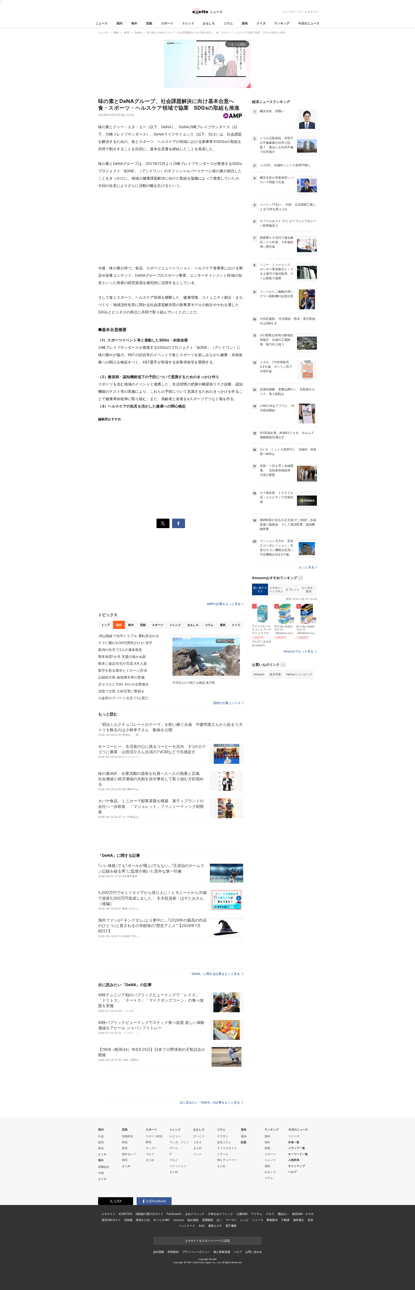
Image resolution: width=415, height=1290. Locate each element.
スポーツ (167, 23)
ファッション (177, 1166)
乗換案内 (272, 1220)
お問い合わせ (253, 1252)
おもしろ (209, 23)
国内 (120, 23)
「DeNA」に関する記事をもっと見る (215, 974)
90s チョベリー (227, 1160)
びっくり (198, 1136)
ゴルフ (150, 1154)
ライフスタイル (227, 1148)
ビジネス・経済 (308, 589)
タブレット (292, 589)
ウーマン (231, 1220)
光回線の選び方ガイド (149, 1214)
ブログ (270, 1214)
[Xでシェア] (163, 523)
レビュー (175, 1136)
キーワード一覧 (298, 1154)
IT (170, 1154)
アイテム (256, 1214)
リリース (294, 1136)
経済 (101, 1142)
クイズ (261, 23)
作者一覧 (293, 1142)
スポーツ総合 (154, 1136)
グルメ (173, 1160)
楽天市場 (275, 674)
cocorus (178, 1220)
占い (219, 1220)
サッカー (151, 1148)
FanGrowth (174, 1214)
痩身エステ (215, 1225)
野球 (148, 1142)
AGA (202, 1225)
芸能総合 (127, 1136)
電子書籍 (230, 1225)
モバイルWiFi (161, 1220)
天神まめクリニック (220, 1214)
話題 (243, 1142)
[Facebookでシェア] (178, 523)
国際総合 (103, 1166)
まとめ (102, 1154)
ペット (197, 1154)
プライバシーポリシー (196, 1252)
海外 (134, 23)
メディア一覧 (296, 1148)
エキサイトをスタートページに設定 (207, 1240)
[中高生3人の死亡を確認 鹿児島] (206, 656)
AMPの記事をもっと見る (224, 604)
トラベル (222, 1154)
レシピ (244, 1220)
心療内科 (241, 1214)
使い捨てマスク (260, 589)
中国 (101, 1173)
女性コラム (224, 1142)
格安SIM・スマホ (303, 1214)
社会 (101, 1136)
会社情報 (158, 1252)
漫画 (245, 23)
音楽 (125, 1148)
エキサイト (312, 11)
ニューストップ (292, 11)
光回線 (128, 1220)
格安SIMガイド (111, 1220)
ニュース (102, 23)
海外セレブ (129, 1154)
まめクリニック (194, 1214)
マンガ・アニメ (179, 1142)
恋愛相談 (207, 1220)
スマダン (222, 1136)
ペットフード (187, 1225)
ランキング (281, 23)
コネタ (197, 1142)
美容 (310, 1220)
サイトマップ (296, 1166)
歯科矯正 (298, 1220)
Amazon (259, 674)
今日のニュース (308, 23)
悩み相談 (192, 1220)
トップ (105, 625)
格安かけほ (143, 1220)
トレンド (188, 23)
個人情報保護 (221, 1252)
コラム (228, 23)
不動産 (285, 1220)
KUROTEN (125, 1214)
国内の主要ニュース (227, 702)
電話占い (283, 1214)
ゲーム (173, 1148)
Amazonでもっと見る (298, 651)
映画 (125, 1142)
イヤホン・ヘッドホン (276, 589)
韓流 (125, 1160)
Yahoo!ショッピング (299, 674)
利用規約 (173, 1252)
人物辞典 (293, 1160)
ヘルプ (292, 1171)
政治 (101, 1148)
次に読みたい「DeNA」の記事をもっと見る (210, 1102)
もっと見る (306, 567)
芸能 (149, 23)
